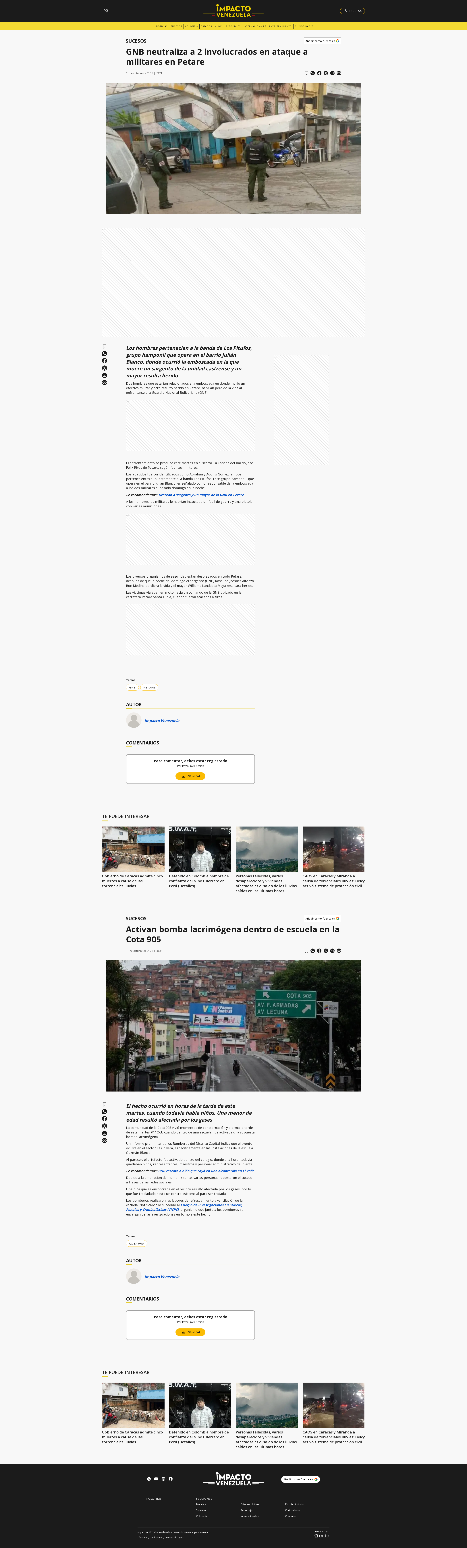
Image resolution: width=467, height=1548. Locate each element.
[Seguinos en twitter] (149, 1479)
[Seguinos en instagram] (163, 1479)
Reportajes (233, 26)
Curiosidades (304, 26)
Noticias (162, 26)
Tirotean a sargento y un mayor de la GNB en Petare (201, 495)
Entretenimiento (280, 26)
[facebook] (319, 73)
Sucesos (176, 26)
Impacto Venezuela (161, 720)
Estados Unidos (212, 26)
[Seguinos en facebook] (171, 1479)
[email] (332, 73)
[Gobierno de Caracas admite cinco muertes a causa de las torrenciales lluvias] (133, 849)
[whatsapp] (312, 73)
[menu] (106, 10)
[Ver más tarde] (306, 73)
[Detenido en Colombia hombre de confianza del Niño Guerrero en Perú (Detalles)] (200, 849)
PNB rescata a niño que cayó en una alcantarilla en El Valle (206, 1171)
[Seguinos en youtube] (156, 1479)
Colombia (191, 26)
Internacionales (255, 26)
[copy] (339, 73)
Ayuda (181, 1537)
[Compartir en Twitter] (326, 73)
